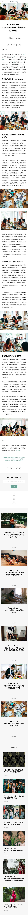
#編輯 (17, 460)
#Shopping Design (9, 460)
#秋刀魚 (21, 460)
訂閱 (14, 486)
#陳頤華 (5, 457)
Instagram (18, 450)
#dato (14, 460)
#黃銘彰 (13, 459)
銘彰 (23, 59)
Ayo (24, 54)
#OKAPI (17, 459)
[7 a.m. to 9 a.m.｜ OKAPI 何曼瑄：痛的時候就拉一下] (14, 605)
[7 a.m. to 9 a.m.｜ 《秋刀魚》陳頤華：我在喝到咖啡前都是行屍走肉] (14, 567)
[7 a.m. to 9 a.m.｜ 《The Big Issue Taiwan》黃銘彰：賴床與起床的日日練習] (14, 643)
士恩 (14, 62)
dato (4, 440)
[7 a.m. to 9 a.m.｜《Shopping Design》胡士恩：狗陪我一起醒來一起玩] (14, 530)
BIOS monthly (10, 38)
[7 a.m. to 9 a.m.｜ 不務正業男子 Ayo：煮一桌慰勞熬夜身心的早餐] (14, 681)
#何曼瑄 (21, 459)
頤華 (14, 57)
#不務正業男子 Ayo (16, 457)
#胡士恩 (9, 457)
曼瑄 (3, 59)
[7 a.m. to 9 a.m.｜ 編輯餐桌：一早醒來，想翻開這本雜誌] (14, 718)
